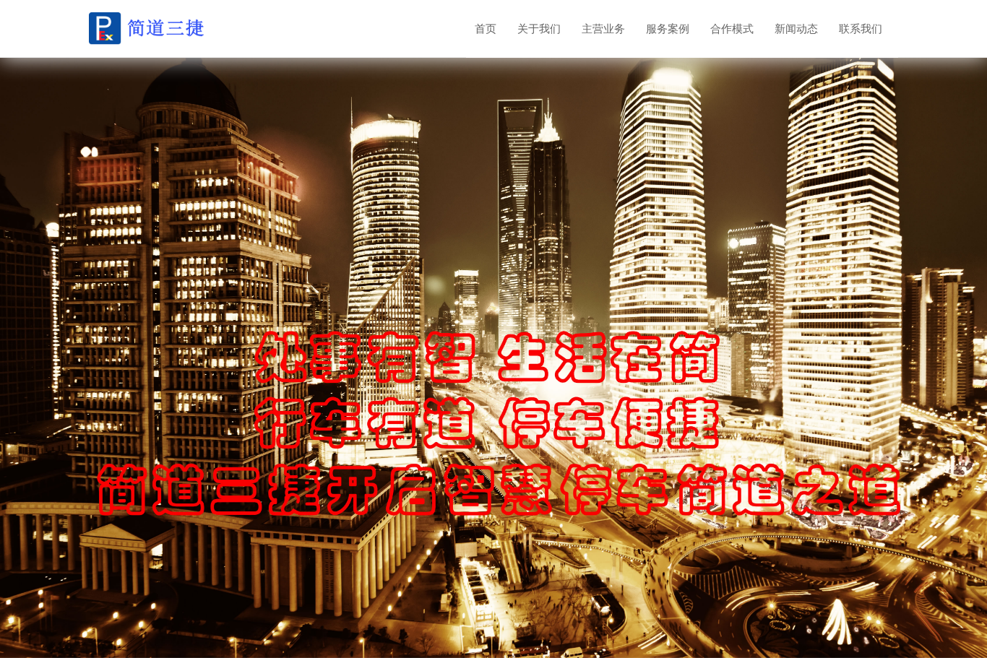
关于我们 (539, 29)
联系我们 (860, 29)
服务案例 (667, 29)
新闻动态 (796, 29)
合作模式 (732, 29)
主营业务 (603, 29)
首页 (485, 29)
